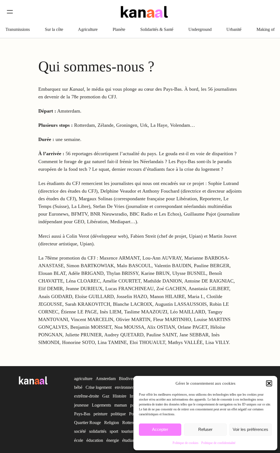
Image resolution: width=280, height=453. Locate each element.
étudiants (130, 440)
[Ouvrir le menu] (9, 11)
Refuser (205, 429)
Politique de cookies (186, 443)
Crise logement (99, 387)
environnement (128, 387)
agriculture (83, 378)
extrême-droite (86, 396)
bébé (78, 387)
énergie (112, 440)
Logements (101, 405)
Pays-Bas (82, 413)
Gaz (105, 396)
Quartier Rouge (87, 422)
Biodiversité (129, 378)
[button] (269, 383)
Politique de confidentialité (218, 443)
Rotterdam (131, 422)
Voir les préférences (250, 429)
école (78, 440)
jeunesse (81, 405)
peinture (100, 413)
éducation (94, 440)
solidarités (97, 431)
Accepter (160, 429)
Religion (111, 422)
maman (120, 405)
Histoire (119, 396)
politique (118, 413)
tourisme (128, 431)
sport (114, 431)
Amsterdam (106, 378)
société (80, 431)
